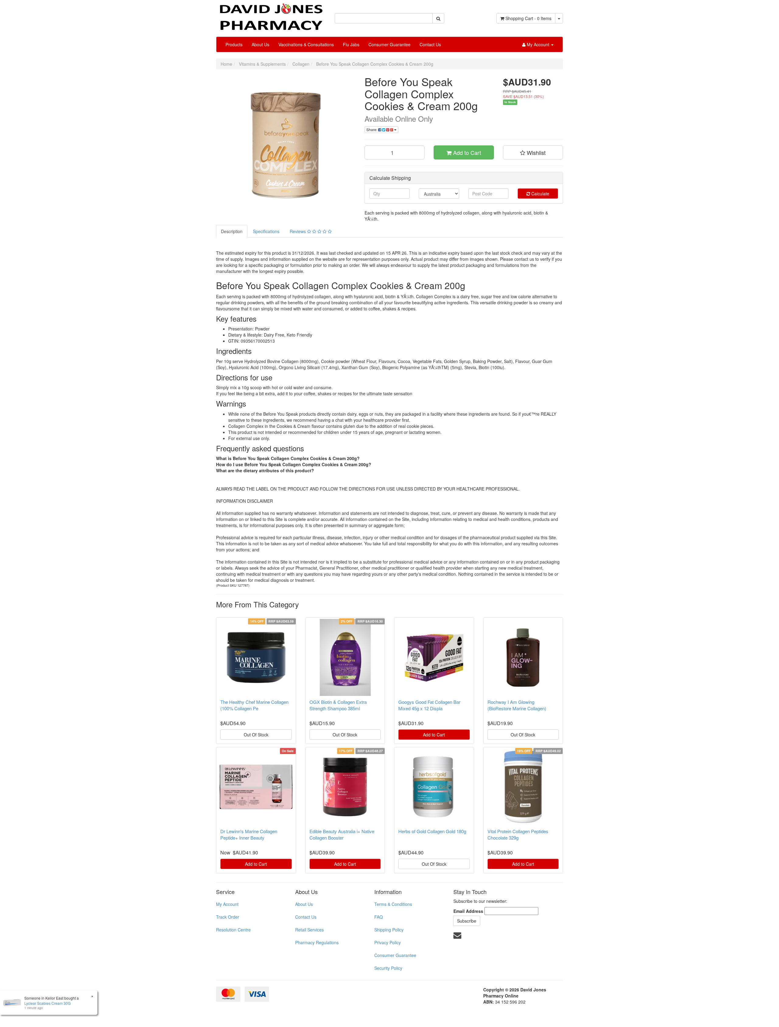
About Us (260, 44)
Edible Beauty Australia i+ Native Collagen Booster (341, 834)
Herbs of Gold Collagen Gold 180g (432, 831)
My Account (227, 904)
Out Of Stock (256, 735)
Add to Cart (466, 152)
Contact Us (430, 44)
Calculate (539, 193)
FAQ (378, 917)
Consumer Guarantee (389, 44)
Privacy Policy (387, 942)
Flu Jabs (351, 44)
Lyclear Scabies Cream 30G (47, 1003)
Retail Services (309, 930)
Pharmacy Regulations (317, 942)
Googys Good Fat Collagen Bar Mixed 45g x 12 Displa (429, 705)
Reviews (298, 231)
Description (232, 231)
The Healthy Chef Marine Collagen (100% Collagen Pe (254, 705)
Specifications (266, 231)
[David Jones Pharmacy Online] (271, 15)
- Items (528, 18)
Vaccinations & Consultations (306, 44)
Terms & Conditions (393, 904)
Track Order (227, 917)
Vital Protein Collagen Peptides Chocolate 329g (517, 834)
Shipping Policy (388, 930)
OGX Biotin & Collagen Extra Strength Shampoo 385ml (338, 705)
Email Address (468, 911)
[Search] (438, 18)
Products (234, 44)
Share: (372, 129)
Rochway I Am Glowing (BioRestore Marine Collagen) (516, 705)
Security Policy (388, 968)
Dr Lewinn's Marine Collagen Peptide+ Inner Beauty (248, 834)
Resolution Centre (233, 930)
